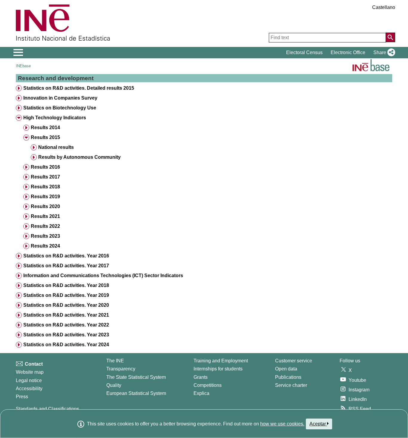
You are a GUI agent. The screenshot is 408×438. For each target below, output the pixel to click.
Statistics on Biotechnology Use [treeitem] (59, 107)
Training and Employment (221, 360)
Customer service (293, 360)
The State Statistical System (136, 377)
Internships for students (218, 368)
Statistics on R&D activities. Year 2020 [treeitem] (66, 305)
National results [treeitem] (56, 147)
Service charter (291, 385)
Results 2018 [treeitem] (45, 186)
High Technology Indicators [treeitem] (54, 117)
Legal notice (29, 380)
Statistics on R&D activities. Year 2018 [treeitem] (66, 285)
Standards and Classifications (47, 408)
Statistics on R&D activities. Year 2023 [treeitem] (66, 334)
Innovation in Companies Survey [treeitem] (60, 97)
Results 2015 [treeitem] (45, 137)
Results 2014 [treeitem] (45, 127)
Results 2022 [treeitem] (45, 226)
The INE (115, 360)
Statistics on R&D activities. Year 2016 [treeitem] (66, 255)
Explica (201, 393)
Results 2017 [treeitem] (45, 176)
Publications (288, 377)
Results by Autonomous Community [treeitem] (79, 157)
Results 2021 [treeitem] (45, 216)
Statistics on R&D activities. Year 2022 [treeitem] (66, 324)
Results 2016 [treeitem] (45, 167)
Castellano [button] (383, 7)
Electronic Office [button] (348, 52)
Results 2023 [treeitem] (45, 236)
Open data (286, 368)
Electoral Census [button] (304, 52)
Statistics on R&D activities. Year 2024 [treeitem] (66, 344)
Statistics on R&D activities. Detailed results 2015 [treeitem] (78, 88)
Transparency (120, 368)
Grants (201, 377)
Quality (113, 385)
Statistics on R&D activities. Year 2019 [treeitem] (66, 295)
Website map (30, 372)
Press (22, 396)
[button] (383, 52)
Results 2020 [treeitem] (45, 206)
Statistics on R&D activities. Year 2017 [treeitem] (66, 265)
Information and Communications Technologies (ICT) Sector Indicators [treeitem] (103, 275)
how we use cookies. (282, 423)
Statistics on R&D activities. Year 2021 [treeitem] (66, 315)
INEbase (23, 66)
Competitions (208, 385)
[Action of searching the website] (390, 37)
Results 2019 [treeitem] (45, 196)
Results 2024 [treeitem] (45, 245)
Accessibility (29, 388)
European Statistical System (136, 393)
